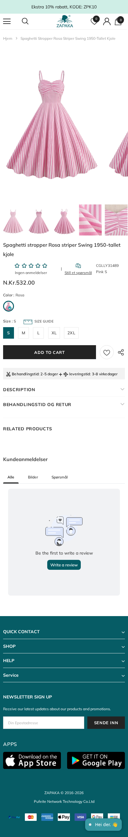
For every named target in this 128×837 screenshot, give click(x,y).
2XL (71, 332)
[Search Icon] (31, 21)
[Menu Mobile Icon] (7, 21)
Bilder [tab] (33, 477)
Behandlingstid (25, 374)
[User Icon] (107, 21)
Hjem (7, 38)
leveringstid (79, 374)
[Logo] (65, 21)
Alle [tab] (10, 477)
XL (54, 332)
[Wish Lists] (107, 352)
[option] (51, 124)
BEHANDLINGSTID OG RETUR (37, 404)
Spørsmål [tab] (60, 477)
